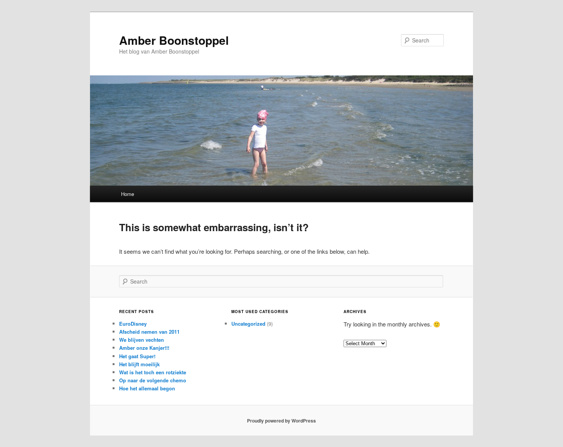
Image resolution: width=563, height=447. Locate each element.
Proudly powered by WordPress (281, 420)
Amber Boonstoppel (174, 40)
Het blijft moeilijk (139, 364)
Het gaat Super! (137, 356)
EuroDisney (133, 323)
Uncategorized (248, 323)
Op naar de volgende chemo (152, 380)
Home (127, 193)
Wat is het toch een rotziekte (152, 372)
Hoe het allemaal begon (147, 388)
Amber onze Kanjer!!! (144, 347)
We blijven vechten (141, 339)
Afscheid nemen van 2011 (149, 331)
